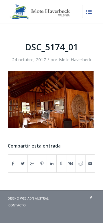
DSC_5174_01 (51, 47)
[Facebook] (91, 197)
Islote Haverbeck (75, 59)
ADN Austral (38, 198)
